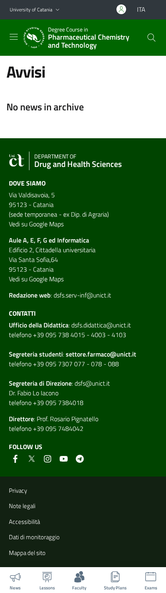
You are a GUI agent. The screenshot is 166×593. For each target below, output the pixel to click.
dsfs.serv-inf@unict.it (82, 295)
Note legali (22, 506)
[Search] (151, 37)
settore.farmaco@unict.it (101, 354)
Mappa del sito (27, 552)
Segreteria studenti (36, 354)
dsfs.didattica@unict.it (101, 325)
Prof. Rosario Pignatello (67, 419)
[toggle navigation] (14, 37)
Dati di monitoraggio (34, 537)
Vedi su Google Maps (36, 224)
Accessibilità (24, 521)
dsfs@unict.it (92, 383)
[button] (57, 10)
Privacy (18, 490)
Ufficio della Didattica (38, 325)
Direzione (59, 383)
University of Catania (31, 9)
